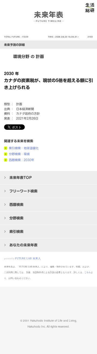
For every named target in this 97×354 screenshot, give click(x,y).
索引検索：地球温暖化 (24, 148)
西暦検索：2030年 (21, 159)
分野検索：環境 (19, 153)
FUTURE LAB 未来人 (28, 258)
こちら (87, 272)
